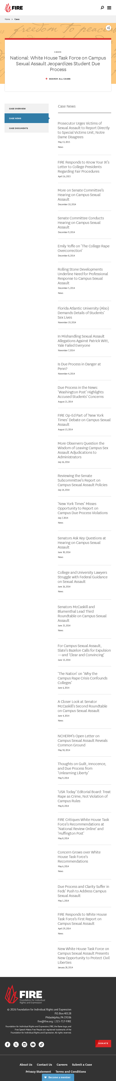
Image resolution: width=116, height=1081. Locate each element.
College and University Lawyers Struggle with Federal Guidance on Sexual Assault (83, 576)
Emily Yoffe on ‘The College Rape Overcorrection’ (83, 247)
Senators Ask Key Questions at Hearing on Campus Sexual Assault (82, 542)
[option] (27, 108)
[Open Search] (102, 8)
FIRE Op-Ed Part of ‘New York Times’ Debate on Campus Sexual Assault (84, 419)
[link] (14, 7)
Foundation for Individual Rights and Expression (44, 1009)
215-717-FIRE (63, 1021)
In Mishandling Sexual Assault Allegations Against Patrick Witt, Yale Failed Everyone (83, 340)
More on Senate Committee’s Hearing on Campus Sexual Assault (81, 194)
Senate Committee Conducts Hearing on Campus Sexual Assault (81, 222)
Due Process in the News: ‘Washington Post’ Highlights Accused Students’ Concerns (81, 392)
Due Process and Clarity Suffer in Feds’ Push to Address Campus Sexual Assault (83, 891)
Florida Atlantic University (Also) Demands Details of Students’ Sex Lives (83, 312)
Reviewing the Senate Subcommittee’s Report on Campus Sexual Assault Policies (82, 480)
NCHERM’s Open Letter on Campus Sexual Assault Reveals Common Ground (83, 740)
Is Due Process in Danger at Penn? (79, 366)
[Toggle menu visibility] (109, 7)
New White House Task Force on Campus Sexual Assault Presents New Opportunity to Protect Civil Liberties (84, 955)
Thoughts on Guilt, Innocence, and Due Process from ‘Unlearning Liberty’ (82, 768)
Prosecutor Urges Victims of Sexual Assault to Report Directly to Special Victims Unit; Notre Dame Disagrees (84, 130)
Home (7, 19)
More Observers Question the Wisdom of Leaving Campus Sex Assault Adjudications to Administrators (83, 450)
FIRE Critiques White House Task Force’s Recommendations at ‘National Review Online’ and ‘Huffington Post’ (83, 826)
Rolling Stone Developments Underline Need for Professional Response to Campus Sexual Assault (83, 276)
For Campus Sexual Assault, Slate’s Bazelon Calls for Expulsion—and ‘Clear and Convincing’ (84, 650)
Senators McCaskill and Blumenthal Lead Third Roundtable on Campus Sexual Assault (82, 613)
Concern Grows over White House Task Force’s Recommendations (79, 856)
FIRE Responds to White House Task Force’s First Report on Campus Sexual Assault (82, 918)
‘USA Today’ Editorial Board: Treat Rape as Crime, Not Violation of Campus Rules (84, 796)
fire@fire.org (45, 1021)
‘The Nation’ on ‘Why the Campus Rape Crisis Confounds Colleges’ (82, 678)
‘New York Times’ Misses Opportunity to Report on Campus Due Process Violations (83, 508)
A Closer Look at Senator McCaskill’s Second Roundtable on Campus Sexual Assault (82, 706)
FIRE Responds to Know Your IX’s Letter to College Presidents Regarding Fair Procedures (83, 166)
